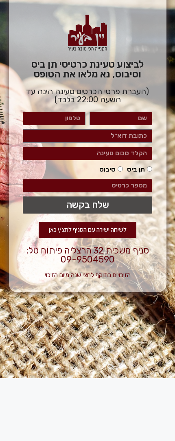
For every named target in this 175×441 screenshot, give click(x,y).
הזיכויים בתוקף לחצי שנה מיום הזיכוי (88, 275)
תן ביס (136, 169)
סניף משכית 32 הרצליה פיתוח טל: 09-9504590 (87, 255)
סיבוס (107, 169)
